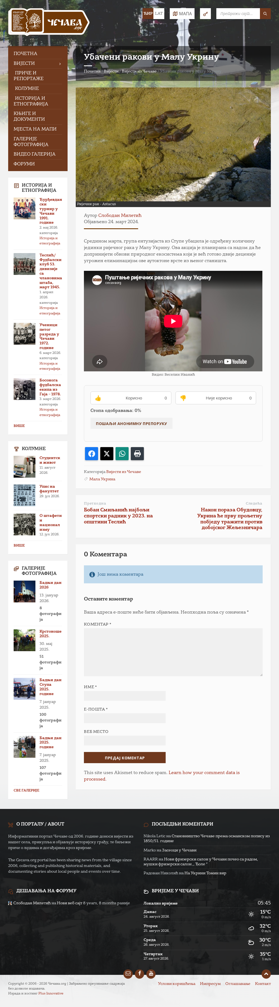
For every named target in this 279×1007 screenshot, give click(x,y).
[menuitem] (38, 54)
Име (90, 687)
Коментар (97, 624)
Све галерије (26, 790)
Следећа (254, 503)
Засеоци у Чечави (179, 850)
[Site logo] (49, 23)
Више (19, 426)
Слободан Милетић (120, 216)
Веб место (96, 732)
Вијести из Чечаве (139, 71)
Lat (159, 14)
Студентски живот (50, 460)
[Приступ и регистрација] (205, 13)
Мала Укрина (102, 479)
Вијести (111, 71)
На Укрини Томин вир (205, 873)
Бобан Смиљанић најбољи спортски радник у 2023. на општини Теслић (118, 516)
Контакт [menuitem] (263, 984)
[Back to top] (266, 974)
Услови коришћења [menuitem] (176, 984)
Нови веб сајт (69, 903)
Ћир (148, 14)
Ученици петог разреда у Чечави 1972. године (49, 336)
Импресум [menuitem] (210, 984)
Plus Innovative (50, 993)
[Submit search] (265, 13)
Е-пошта (96, 709)
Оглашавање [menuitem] (237, 984)
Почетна (92, 71)
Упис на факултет (49, 489)
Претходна (95, 503)
